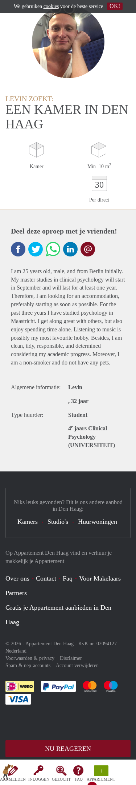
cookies (51, 6)
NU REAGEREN (68, 748)
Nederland (15, 651)
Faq (68, 578)
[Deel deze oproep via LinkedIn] (70, 249)
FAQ (79, 779)
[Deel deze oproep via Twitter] (35, 249)
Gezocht (61, 779)
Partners (16, 593)
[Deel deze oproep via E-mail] (88, 249)
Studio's (58, 521)
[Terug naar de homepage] (8, 773)
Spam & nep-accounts (27, 665)
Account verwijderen (77, 665)
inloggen (38, 779)
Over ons (17, 578)
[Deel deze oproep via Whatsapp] (53, 249)
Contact (46, 578)
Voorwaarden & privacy (29, 658)
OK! (115, 6)
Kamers (27, 521)
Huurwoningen (97, 521)
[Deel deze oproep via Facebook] (18, 249)
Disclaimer (71, 658)
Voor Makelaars (100, 578)
